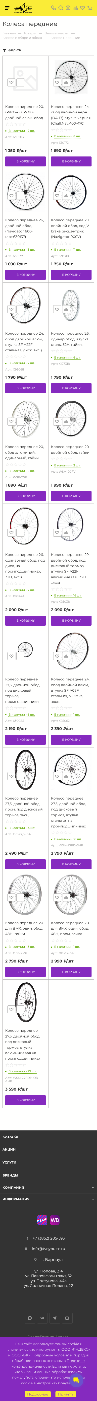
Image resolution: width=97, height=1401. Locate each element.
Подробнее (37, 1394)
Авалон (62, 1336)
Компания (13, 1187)
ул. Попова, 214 (48, 1271)
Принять (66, 1394)
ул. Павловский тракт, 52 (48, 1275)
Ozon (42, 1220)
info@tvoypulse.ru (48, 1248)
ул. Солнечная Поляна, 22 (48, 1285)
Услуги (9, 1162)
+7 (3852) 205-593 (49, 1238)
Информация (16, 1199)
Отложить (11, 82)
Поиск (60, 8)
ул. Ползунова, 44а (49, 1280)
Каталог (10, 1137)
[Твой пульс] (23, 7)
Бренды (10, 1175)
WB (55, 1220)
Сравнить (20, 82)
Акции (9, 1149)
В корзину (25, 161)
